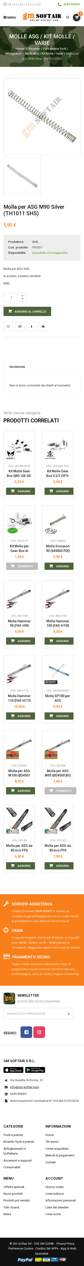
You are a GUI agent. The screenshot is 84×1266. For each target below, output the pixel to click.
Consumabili (12, 1167)
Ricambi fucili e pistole (19, 1141)
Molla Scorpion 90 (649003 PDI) (58, 548)
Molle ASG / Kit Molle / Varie (44, 53)
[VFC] (51, 455)
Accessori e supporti (18, 1160)
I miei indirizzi (55, 1193)
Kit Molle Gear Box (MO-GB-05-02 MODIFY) (19, 473)
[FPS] (12, 829)
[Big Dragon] (12, 754)
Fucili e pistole (13, 1135)
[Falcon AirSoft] (12, 604)
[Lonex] (12, 529)
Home (20, 48)
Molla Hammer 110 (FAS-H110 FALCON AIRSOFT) (19, 698)
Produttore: (16, 242)
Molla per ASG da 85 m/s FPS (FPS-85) (19, 848)
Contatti (51, 1162)
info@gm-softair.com (24, 1087)
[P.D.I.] (51, 529)
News (7, 1214)
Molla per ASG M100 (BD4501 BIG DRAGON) (19, 773)
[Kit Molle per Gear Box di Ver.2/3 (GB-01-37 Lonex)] (19, 521)
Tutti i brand (11, 1207)
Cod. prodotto (18, 247)
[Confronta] (27, 455)
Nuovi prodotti (13, 1193)
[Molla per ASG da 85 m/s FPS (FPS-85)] (19, 821)
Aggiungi (23, 491)
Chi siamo (52, 1141)
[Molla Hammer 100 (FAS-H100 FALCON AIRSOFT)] (58, 596)
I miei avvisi (53, 1214)
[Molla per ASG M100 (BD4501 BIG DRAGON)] (19, 746)
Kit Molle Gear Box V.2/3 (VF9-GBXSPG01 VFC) (58, 473)
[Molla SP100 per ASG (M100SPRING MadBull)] (58, 671)
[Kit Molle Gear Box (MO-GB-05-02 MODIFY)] (19, 446)
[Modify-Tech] (12, 455)
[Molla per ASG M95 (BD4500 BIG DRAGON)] (58, 746)
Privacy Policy (65, 1243)
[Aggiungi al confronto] (19, 326)
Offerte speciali (14, 1187)
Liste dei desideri (57, 1207)
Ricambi (34, 48)
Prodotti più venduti (17, 1200)
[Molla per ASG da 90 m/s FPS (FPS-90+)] (58, 821)
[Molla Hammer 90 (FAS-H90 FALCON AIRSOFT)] (19, 596)
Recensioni (17, 367)
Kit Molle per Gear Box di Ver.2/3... (19, 548)
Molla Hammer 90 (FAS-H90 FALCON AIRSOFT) (19, 623)
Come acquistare (57, 1148)
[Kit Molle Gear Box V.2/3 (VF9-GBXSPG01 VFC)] (58, 446)
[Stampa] (43, 326)
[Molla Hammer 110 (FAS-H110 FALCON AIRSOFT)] (19, 671)
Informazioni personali (61, 1200)
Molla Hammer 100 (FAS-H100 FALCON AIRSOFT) (57, 623)
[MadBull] (51, 679)
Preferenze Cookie (20, 1248)
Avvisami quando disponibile (27, 508)
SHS (35, 242)
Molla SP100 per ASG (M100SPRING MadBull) (57, 698)
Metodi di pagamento (60, 1155)
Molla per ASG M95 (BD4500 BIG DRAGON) (58, 773)
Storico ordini (55, 1187)
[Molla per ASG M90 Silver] (22, 176)
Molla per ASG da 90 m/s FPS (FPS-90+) (58, 848)
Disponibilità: (17, 253)
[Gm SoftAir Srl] (42, 16)
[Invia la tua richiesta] (31, 326)
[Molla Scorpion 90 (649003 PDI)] (58, 521)
